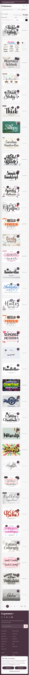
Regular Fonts (4, 638)
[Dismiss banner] (26, 2)
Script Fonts (4, 641)
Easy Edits (14, 638)
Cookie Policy (16, 664)
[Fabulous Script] (11, 595)
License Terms (4, 655)
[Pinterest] (7, 617)
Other (2, 646)
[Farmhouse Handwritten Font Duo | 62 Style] (11, 482)
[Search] (18, 9)
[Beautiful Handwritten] (11, 46)
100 (21, 606)
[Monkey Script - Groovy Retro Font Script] (11, 450)
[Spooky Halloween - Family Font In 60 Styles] (11, 192)
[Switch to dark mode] (23, 6)
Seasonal (3, 644)
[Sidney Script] (11, 127)
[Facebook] (4, 617)
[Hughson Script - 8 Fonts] (11, 466)
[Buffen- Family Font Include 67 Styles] (11, 208)
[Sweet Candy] (11, 563)
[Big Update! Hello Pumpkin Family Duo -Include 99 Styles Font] (11, 321)
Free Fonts (3, 633)
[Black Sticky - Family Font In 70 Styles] (11, 95)
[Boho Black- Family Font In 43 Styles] (11, 159)
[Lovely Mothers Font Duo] (11, 240)
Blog (13, 644)
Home (2, 14)
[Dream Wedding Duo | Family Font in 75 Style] (11, 530)
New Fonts (3, 636)
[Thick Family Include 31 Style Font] (11, 111)
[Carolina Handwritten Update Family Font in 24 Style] (11, 143)
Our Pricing (14, 633)
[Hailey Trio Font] (11, 304)
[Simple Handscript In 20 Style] (11, 175)
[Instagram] (2, 617)
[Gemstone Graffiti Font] (11, 385)
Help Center (15, 646)
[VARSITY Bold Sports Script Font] (11, 353)
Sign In (13, 655)
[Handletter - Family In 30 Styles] (11, 369)
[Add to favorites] (18, 26)
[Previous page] (3, 606)
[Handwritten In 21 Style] (11, 272)
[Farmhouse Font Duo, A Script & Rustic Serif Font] (11, 579)
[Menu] (26, 6)
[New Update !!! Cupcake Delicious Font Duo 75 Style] (11, 337)
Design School (15, 641)
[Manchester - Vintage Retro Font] (11, 401)
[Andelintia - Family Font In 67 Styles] (11, 288)
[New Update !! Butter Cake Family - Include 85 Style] (11, 79)
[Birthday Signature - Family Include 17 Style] (11, 498)
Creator (14, 636)
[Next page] (24, 606)
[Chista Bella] (11, 256)
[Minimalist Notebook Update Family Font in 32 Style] (11, 63)
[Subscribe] (25, 626)
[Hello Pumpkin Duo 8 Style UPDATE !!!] (11, 224)
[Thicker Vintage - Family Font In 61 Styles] (11, 30)
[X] (9, 617)
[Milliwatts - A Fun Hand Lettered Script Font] (11, 433)
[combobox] (9, 9)
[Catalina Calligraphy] (11, 546)
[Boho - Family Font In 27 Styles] (11, 514)
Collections (3, 649)
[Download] (15, 26)
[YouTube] (12, 617)
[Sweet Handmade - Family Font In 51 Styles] (11, 417)
